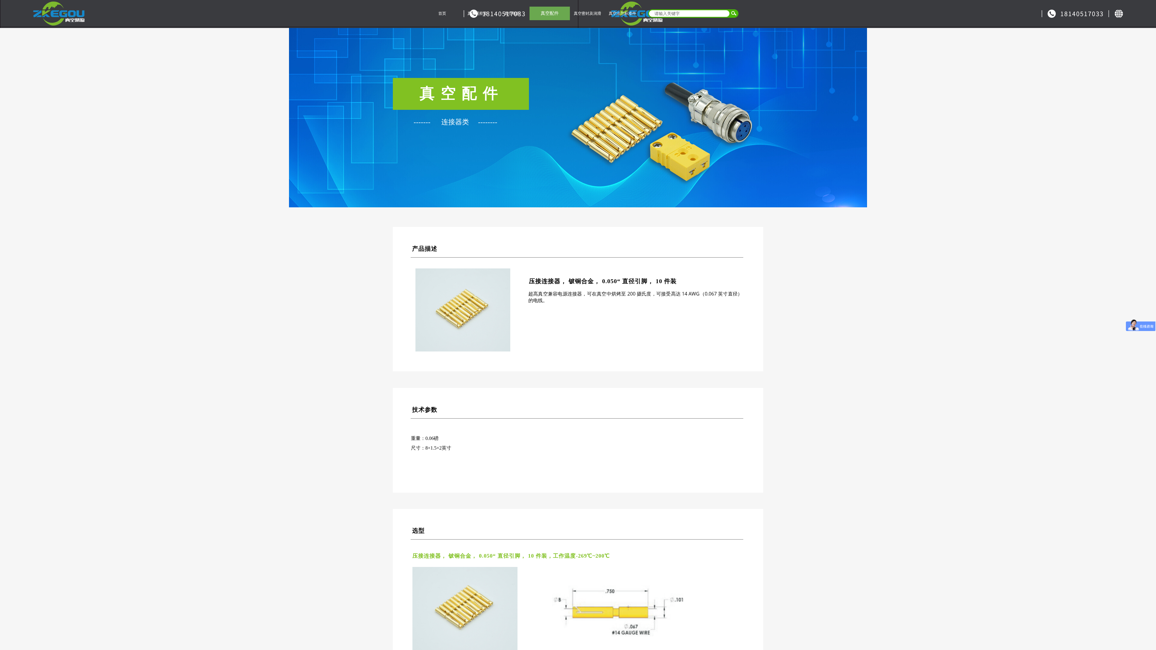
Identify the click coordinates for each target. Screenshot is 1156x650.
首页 (442, 13)
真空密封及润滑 (587, 13)
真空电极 (512, 13)
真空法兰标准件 (622, 13)
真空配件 (550, 13)
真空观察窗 (477, 13)
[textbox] (688, 13)
